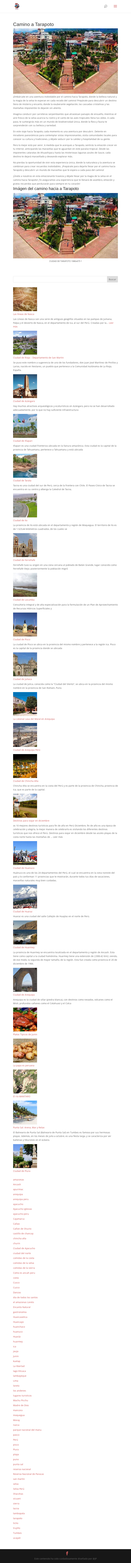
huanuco (18, 1331)
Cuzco (16, 1287)
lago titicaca (19, 1371)
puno (16, 1459)
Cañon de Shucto (22, 1228)
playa (16, 1454)
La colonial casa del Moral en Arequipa (34, 718)
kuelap (16, 1361)
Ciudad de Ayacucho (24, 1248)
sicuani (17, 1498)
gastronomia (20, 1312)
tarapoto (17, 1518)
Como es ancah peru (24, 1272)
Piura (16, 1449)
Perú (15, 1439)
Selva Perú (18, 1488)
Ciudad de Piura (21, 1170)
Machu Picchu (20, 1400)
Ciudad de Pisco (21, 639)
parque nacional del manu (27, 1429)
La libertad (19, 1366)
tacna (16, 1508)
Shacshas (18, 1493)
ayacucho (18, 1204)
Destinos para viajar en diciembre (31, 820)
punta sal (18, 1464)
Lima (15, 1380)
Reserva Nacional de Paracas (28, 1473)
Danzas (17, 1292)
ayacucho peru (21, 1213)
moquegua (19, 1415)
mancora (18, 1410)
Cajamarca (18, 1218)
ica (14, 1346)
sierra (16, 1503)
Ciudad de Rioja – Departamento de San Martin (38, 357)
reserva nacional (22, 1469)
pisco (16, 1444)
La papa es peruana (23, 1065)
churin (16, 1243)
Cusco (16, 1282)
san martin (19, 1478)
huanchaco (19, 1326)
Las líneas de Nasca (23, 314)
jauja (15, 1351)
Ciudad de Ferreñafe (24, 560)
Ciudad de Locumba (24, 599)
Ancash (17, 1184)
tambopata (19, 1513)
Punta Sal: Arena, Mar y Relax (28, 1127)
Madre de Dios (21, 1405)
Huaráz (17, 1336)
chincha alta (19, 1238)
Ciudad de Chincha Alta (25, 780)
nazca (16, 1424)
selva (16, 1483)
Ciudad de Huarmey (24, 947)
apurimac (18, 1189)
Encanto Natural (22, 1307)
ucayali (17, 1537)
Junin (16, 1356)
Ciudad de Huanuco (23, 867)
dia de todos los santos (25, 1297)
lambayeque (19, 1375)
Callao (16, 1223)
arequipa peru (21, 1199)
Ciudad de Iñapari (22, 440)
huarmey (18, 1341)
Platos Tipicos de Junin (25, 1034)
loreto (16, 1385)
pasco (16, 1434)
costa (16, 1277)
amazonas (18, 1179)
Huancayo (18, 1321)
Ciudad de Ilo (20, 520)
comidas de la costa (23, 1258)
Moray (16, 1420)
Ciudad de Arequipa (24, 994)
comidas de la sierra (24, 1267)
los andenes (19, 1390)
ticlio (15, 1523)
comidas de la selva (23, 1262)
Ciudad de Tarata (22, 480)
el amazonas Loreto (23, 1302)
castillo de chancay (23, 1233)
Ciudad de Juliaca (22, 679)
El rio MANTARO (21, 1096)
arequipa (18, 1194)
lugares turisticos (22, 1395)
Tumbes (17, 1532)
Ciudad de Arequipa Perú (26, 749)
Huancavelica (20, 1316)
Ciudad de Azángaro (24, 401)
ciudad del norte (22, 1253)
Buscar (112, 279)
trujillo (16, 1528)
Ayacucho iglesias (22, 1208)
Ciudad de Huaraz (22, 911)
